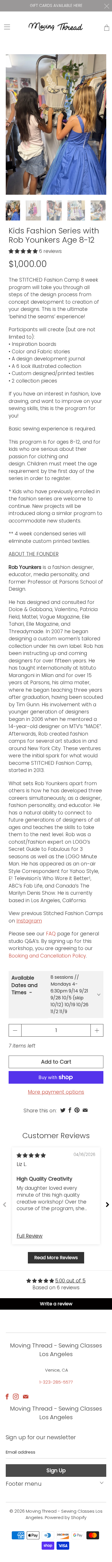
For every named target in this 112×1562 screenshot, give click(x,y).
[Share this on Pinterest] (77, 1110)
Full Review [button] (30, 1236)
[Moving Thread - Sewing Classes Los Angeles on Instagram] (16, 1396)
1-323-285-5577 (56, 1382)
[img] (31, 1155)
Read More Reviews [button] (56, 1257)
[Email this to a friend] (85, 1110)
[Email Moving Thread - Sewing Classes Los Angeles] (25, 1396)
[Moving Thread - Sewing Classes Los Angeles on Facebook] (7, 1396)
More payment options (56, 1092)
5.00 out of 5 (70, 1280)
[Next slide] (107, 1204)
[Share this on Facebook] (70, 1110)
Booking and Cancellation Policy (47, 955)
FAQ (51, 933)
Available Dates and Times (24, 985)
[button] (23, 251)
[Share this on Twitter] (62, 1110)
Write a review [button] (56, 1303)
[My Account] (5, 27)
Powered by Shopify (65, 1517)
